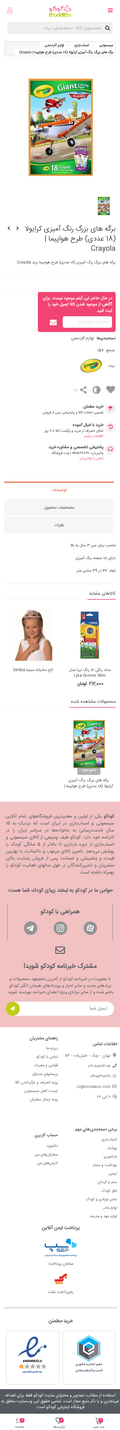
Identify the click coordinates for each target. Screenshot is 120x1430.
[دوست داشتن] (110, 390)
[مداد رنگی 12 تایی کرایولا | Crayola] (17, 229)
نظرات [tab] (59, 525)
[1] (13, 1009)
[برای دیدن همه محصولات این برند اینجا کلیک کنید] (80, 366)
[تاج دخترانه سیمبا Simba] (33, 635)
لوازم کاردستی (82, 338)
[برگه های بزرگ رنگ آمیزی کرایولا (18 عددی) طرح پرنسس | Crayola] (8, 229)
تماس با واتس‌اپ (91, 458)
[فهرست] (110, 11)
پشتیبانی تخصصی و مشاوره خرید (75, 447)
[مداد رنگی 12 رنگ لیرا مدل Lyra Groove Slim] (89, 635)
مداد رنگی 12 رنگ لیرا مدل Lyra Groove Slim (90, 673)
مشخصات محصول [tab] (59, 507)
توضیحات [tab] (59, 490)
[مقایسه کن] (96, 391)
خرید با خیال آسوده (88, 425)
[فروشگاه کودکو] (60, 11)
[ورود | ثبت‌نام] (9, 11)
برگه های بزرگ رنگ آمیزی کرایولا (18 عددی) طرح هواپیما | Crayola (88, 786)
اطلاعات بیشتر (93, 436)
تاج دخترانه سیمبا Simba (33, 670)
